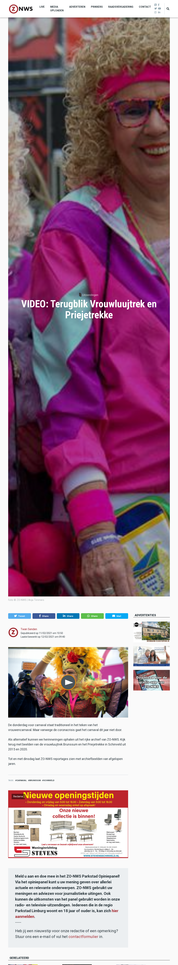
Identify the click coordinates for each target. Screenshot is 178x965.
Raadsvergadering (120, 6)
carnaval (22, 780)
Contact (145, 6)
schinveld (48, 780)
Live (42, 6)
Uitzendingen (90, 295)
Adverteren (77, 6)
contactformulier (83, 936)
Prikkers (97, 6)
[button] (19, 616)
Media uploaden (57, 8)
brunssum (35, 780)
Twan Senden (29, 629)
